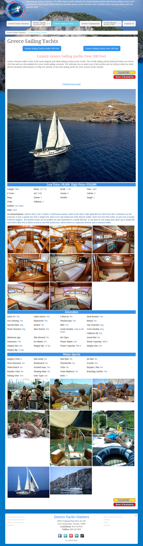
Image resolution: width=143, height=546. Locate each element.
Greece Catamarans (15, 522)
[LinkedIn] (77, 537)
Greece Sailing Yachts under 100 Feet (42, 48)
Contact (107, 525)
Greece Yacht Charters (16, 33)
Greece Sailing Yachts (16, 520)
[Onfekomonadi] (28, 227)
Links (106, 522)
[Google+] (82, 537)
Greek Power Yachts (15, 517)
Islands (10, 525)
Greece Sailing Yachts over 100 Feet (101, 48)
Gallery (107, 520)
